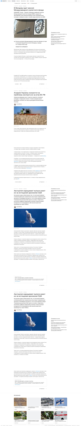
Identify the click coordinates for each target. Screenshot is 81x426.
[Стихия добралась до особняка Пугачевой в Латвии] (33, 404)
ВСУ (18, 178)
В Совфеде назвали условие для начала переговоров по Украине (57, 39)
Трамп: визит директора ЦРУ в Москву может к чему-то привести (59, 195)
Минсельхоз (16, 161)
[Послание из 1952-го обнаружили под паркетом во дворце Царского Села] (20, 404)
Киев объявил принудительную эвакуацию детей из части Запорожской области (58, 193)
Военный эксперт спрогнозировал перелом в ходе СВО (58, 44)
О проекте (46, 425)
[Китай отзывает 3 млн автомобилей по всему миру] (47, 404)
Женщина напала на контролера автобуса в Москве (58, 191)
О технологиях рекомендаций (51, 425)
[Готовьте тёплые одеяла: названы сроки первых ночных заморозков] (47, 417)
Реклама (7, 425)
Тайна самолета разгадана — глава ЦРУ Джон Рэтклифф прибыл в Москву (58, 198)
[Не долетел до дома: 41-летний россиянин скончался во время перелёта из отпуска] (33, 417)
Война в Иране (24, 3)
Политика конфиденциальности (60, 425)
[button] (30, 28)
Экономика (25, 90)
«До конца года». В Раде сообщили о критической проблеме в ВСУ (57, 42)
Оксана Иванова (19, 103)
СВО (28, 3)
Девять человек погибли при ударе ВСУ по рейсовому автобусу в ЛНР (58, 37)
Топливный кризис (34, 3)
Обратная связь (74, 425)
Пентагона (38, 253)
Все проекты (10, 425)
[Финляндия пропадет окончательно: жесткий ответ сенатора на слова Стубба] (60, 404)
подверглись (37, 170)
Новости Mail (20, 90)
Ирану (31, 375)
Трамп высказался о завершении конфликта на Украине (59, 34)
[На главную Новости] (4, 1)
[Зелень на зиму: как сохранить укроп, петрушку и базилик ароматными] (20, 417)
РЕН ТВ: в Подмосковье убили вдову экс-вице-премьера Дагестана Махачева (59, 200)
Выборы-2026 (17, 3)
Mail (1, 425)
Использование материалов (67, 425)
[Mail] (1, 1)
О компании (4, 425)
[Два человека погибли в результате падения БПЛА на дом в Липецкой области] (60, 417)
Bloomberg (44, 155)
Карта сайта (77, 425)
